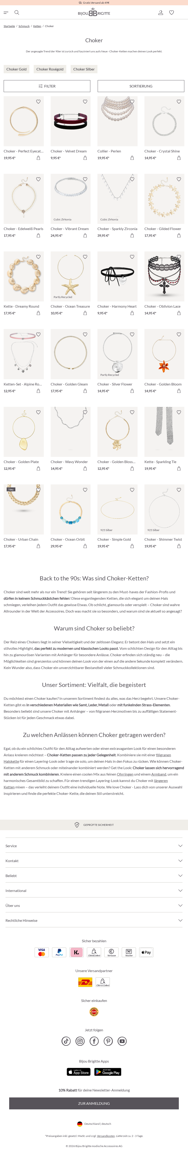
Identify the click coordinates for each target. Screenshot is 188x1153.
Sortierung (141, 86)
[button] (160, 12)
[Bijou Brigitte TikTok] (66, 1041)
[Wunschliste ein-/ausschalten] (38, 101)
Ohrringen (125, 774)
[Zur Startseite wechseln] (94, 11)
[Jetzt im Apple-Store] (79, 1071)
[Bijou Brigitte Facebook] (94, 1041)
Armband (158, 774)
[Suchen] (16, 12)
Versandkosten (106, 1136)
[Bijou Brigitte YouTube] (122, 1041)
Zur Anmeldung (94, 1103)
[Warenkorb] (182, 12)
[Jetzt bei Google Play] (107, 1071)
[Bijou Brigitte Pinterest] (108, 1041)
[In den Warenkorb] (38, 157)
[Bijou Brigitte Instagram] (80, 1041)
